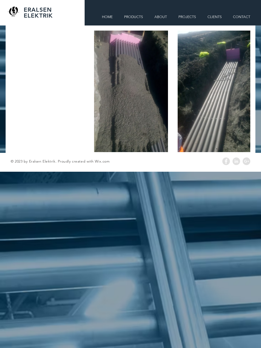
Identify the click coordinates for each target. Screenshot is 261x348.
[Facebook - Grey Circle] (226, 161)
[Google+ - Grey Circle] (246, 161)
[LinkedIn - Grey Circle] (236, 161)
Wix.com (102, 161)
